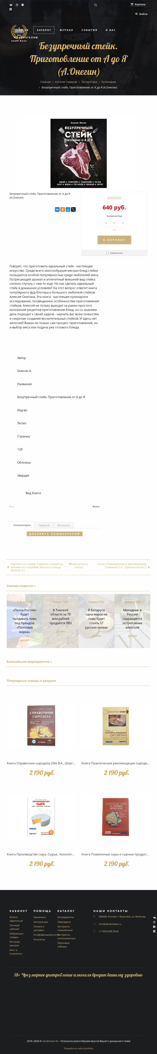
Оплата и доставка (39, 928)
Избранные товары (16, 935)
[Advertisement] (78, 1008)
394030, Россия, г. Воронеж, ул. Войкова (122, 916)
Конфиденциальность (47, 934)
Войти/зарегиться (16, 918)
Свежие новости (20, 586)
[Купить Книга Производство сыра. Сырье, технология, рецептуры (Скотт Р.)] (41, 817)
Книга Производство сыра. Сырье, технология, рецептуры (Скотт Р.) (57, 854)
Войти (143, 14)
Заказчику (40, 917)
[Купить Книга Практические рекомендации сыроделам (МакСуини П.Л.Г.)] (116, 726)
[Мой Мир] (68, 209)
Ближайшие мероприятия (28, 662)
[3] (114, 198)
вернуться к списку (80, 566)
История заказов (15, 943)
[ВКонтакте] (57, 209)
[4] (117, 198)
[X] (73, 209)
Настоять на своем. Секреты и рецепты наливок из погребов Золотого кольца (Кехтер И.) (37, 567)
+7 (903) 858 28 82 (109, 931)
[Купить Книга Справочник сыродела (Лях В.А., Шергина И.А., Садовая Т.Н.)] (41, 726)
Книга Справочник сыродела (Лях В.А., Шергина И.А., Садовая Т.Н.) (56, 763)
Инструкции (41, 922)
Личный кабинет (14, 927)
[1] (108, 198)
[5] (120, 198)
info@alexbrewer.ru (110, 924)
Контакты (39, 939)
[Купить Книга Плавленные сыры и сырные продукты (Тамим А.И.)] (116, 817)
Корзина (140, 4)
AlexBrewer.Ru (50, 1041)
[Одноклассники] (62, 209)
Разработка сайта (78, 1048)
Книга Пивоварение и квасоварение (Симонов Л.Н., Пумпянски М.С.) (122, 566)
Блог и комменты (16, 951)
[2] (111, 198)
